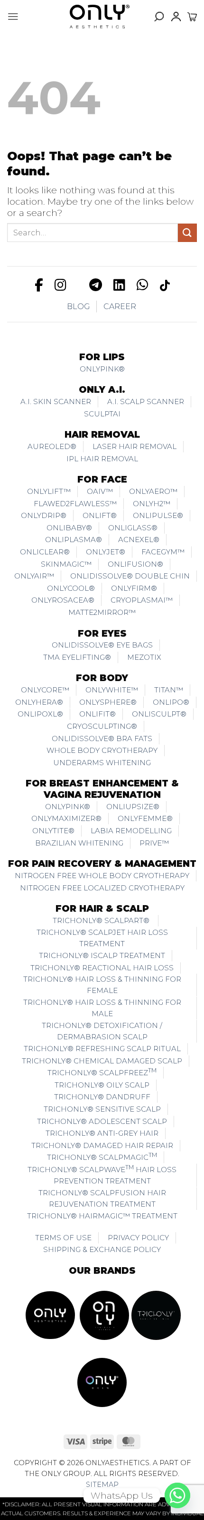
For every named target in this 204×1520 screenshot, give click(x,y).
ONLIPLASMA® (73, 539)
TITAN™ (168, 689)
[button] (13, 16)
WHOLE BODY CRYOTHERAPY (102, 750)
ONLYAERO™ (153, 491)
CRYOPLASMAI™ (142, 600)
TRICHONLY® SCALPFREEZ (102, 1072)
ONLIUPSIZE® (132, 806)
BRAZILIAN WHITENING (79, 842)
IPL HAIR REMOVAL (102, 458)
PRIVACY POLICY (138, 1237)
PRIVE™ (154, 842)
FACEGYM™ (163, 551)
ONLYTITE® (53, 830)
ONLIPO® (171, 702)
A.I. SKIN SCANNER (55, 401)
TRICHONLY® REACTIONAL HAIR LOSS (102, 967)
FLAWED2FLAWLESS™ (75, 503)
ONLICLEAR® (45, 551)
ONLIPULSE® (158, 515)
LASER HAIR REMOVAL (134, 446)
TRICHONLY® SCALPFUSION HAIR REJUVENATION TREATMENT (102, 1198)
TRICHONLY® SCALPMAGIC (102, 1156)
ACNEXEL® (138, 539)
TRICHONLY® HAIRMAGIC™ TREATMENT (102, 1215)
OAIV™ (100, 491)
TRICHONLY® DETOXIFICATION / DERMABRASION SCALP (102, 1031)
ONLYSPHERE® (108, 702)
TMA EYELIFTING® (77, 657)
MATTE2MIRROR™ (102, 612)
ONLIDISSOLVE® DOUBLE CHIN (130, 575)
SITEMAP (102, 1484)
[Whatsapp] (177, 1495)
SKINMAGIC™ (66, 564)
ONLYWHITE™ (111, 689)
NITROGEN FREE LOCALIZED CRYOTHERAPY (102, 887)
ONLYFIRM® (134, 588)
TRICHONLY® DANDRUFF (102, 1096)
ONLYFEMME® (145, 818)
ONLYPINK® (102, 368)
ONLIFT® (100, 515)
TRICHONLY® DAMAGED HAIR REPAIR (102, 1145)
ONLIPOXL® (40, 713)
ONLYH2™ (151, 503)
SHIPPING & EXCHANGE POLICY (102, 1249)
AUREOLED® (52, 446)
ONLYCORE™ (45, 689)
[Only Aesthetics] (99, 16)
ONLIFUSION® (135, 564)
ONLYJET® (105, 551)
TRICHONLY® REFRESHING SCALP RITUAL (102, 1048)
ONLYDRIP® (43, 515)
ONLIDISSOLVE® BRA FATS (102, 738)
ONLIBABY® (69, 527)
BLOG (78, 306)
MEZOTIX (144, 657)
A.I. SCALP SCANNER (145, 401)
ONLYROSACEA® (62, 600)
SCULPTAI (102, 413)
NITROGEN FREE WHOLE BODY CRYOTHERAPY (102, 875)
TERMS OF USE (63, 1237)
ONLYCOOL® (71, 588)
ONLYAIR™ (34, 575)
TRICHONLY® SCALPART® (102, 920)
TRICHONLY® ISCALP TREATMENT (102, 955)
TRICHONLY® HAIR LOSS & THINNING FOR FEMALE (102, 985)
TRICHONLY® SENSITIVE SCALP (102, 1109)
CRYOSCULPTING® (102, 726)
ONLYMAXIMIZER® (66, 818)
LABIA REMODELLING (131, 830)
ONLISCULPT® (159, 713)
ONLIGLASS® (133, 527)
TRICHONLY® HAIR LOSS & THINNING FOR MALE (102, 1008)
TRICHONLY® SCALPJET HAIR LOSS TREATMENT (102, 938)
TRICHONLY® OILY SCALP (102, 1084)
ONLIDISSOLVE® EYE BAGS (102, 644)
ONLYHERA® (39, 702)
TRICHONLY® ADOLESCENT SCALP (102, 1121)
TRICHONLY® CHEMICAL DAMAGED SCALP (102, 1060)
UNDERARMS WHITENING (102, 762)
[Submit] (187, 233)
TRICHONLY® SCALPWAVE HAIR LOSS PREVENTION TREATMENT (102, 1174)
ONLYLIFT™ (49, 491)
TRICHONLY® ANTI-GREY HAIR (102, 1133)
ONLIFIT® (97, 713)
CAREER (119, 306)
